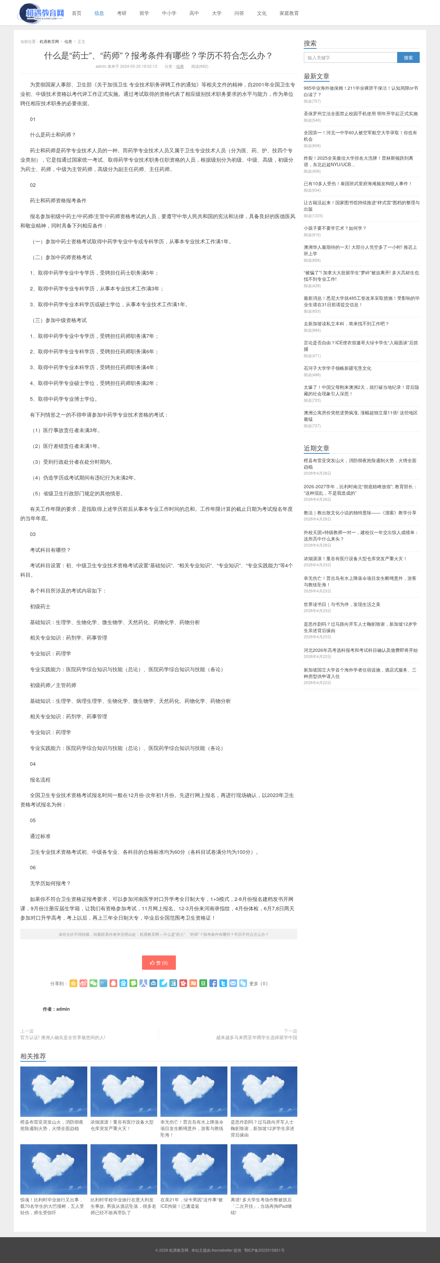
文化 (262, 12)
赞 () (162, 962)
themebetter (222, 1250)
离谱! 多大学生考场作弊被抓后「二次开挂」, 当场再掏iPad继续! (261, 1206)
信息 (99, 12)
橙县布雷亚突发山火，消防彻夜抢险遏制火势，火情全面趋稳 (51, 1124)
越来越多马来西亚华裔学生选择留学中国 (256, 1037)
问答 (239, 12)
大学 (217, 12)
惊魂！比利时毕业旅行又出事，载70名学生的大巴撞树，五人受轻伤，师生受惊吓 (52, 1206)
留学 (144, 12)
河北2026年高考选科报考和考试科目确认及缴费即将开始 (361, 650)
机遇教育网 (39, 12)
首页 (76, 12)
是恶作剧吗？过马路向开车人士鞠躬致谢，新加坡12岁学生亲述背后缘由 (262, 1128)
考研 (122, 12)
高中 (194, 12)
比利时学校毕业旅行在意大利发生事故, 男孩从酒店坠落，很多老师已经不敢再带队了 (123, 1206)
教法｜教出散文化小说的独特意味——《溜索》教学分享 (360, 512)
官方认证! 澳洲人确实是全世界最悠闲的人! (62, 1037)
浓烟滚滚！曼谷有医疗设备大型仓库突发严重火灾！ (122, 1124)
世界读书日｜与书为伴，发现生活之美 (342, 604)
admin (63, 1008)
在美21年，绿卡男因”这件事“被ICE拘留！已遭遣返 (191, 1202)
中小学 (169, 12)
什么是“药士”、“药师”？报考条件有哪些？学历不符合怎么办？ (158, 55)
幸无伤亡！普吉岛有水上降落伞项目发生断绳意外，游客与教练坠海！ (192, 1128)
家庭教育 (289, 12)
